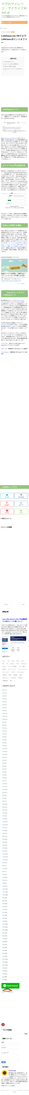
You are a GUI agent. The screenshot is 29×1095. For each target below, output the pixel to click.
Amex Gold (4, 348)
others (17, 663)
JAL (7, 663)
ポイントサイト (6, 672)
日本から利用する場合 (10, 66)
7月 (3, 693)
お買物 (3, 669)
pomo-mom (13, 1070)
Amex (3, 660)
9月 (3, 722)
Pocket (7, 512)
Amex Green (4, 343)
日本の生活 (13, 677)
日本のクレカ (5, 677)
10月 (3, 719)
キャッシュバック (12, 669)
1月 (3, 710)
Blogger (14, 1091)
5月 (3, 698)
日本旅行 (20, 677)
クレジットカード (22, 669)
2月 (3, 707)
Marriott (12, 663)
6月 (3, 696)
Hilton (18, 660)
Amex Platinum (5, 352)
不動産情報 (5, 680)
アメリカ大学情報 (12, 666)
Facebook (21, 497)
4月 (3, 701)
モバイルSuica (20, 672)
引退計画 (4, 675)
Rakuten (4, 666)
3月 (3, 704)
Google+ (7, 505)
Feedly (21, 512)
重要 (10, 675)
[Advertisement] (14, 92)
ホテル (13, 672)
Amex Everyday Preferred (10, 138)
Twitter (7, 497)
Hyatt (23, 660)
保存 (11, 680)
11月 (3, 716)
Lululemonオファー (9, 61)
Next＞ (23, 604)
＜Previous (5, 604)
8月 (3, 690)
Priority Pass (23, 663)
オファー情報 (22, 666)
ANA (8, 660)
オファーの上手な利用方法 (11, 64)
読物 (20, 675)
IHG (3, 663)
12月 (3, 713)
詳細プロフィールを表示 (8, 1085)
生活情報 (15, 675)
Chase (13, 660)
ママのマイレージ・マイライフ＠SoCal (14, 8)
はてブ (21, 504)
